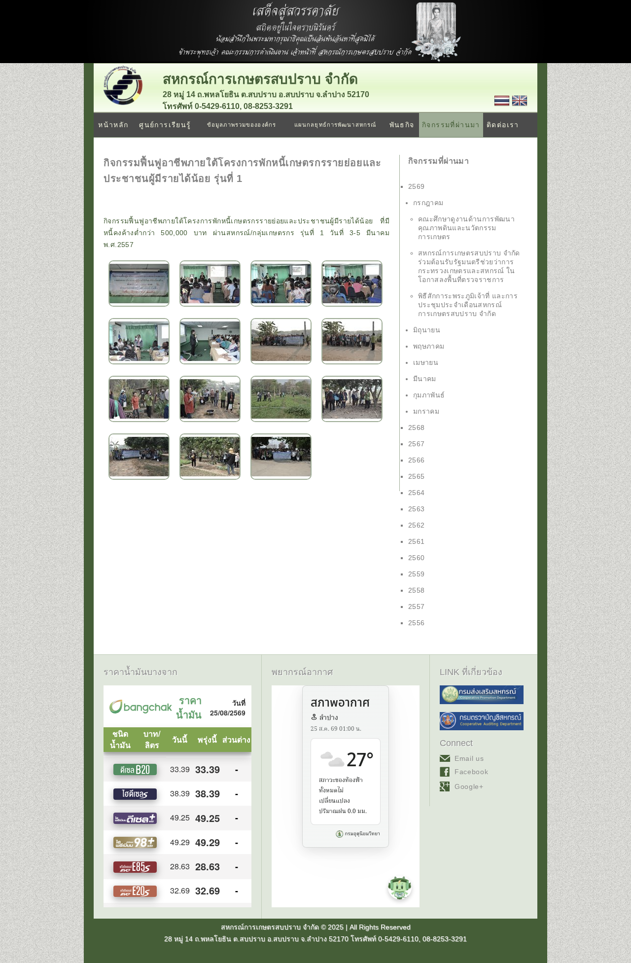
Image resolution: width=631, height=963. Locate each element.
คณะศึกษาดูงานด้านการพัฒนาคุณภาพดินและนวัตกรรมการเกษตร (466, 228)
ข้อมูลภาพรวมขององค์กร (241, 125)
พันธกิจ (402, 125)
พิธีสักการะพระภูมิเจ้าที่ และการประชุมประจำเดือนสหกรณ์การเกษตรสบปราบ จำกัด (468, 305)
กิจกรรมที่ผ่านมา (451, 125)
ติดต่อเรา (503, 125)
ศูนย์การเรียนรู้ (165, 125)
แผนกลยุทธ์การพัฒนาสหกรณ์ (335, 125)
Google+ (469, 786)
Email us (469, 758)
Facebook (472, 772)
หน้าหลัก (113, 125)
